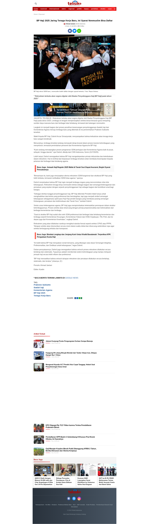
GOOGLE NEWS (72, 278)
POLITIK (79, 9)
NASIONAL (43, 9)
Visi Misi (47, 505)
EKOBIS (102, 9)
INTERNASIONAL (54, 9)
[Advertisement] (74, 318)
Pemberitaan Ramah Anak (104, 505)
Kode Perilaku (90, 505)
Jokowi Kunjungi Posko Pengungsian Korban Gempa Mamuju (69, 341)
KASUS (86, 9)
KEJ (74, 505)
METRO (64, 9)
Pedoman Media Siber (65, 505)
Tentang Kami (39, 505)
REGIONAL (71, 9)
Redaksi (54, 505)
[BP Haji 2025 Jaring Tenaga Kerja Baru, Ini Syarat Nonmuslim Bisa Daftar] (70, 31)
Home (36, 14)
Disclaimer (74, 507)
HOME (36, 9)
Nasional (42, 14)
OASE (109, 9)
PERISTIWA (94, 9)
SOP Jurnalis (81, 505)
